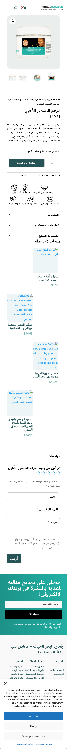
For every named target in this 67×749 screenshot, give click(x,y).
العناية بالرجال (17, 677)
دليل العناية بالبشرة (34, 670)
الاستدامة (59, 674)
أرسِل (14, 558)
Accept (33, 716)
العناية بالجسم (34, 99)
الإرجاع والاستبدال (35, 677)
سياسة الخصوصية (43, 744)
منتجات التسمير (16, 99)
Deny (33, 726)
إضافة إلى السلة (26, 162)
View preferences (33, 736)
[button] (5, 683)
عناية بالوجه (18, 670)
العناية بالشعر (17, 674)
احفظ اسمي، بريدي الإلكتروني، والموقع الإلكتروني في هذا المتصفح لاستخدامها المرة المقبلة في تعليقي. (37, 543)
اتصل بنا (39, 666)
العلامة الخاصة (57, 670)
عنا (62, 666)
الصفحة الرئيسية (51, 99)
